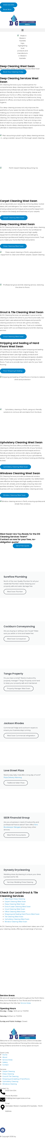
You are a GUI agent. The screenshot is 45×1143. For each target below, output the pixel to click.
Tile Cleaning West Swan (14, 917)
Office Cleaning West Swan (15, 912)
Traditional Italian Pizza (15, 783)
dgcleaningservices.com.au (26, 1136)
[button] (22, 30)
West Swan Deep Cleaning (15, 899)
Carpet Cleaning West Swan (15, 902)
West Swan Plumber (15, 592)
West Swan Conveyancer (16, 639)
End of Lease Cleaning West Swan (18, 907)
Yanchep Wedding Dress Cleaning (20, 882)
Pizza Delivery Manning (13, 777)
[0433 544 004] (2, 1092)
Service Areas (26, 1003)
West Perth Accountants (16, 835)
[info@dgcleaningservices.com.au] (2, 1099)
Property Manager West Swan (18, 688)
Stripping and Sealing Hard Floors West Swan (22, 914)
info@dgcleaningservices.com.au (17, 1098)
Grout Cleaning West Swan (15, 909)
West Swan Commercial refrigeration (21, 736)
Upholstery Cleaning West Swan (17, 919)
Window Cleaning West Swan (16, 922)
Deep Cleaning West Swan (15, 904)
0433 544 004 (10, 1091)
